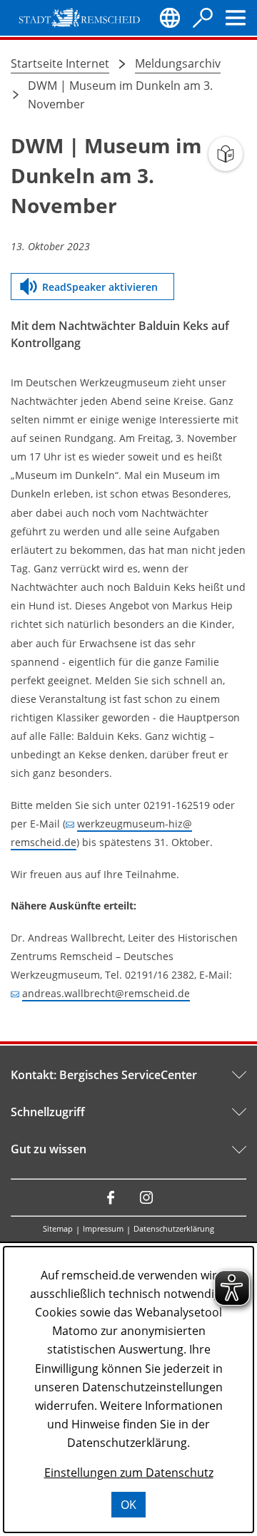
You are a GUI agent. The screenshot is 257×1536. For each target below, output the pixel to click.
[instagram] (146, 1197)
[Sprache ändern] (170, 18)
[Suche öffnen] (203, 18)
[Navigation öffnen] (235, 18)
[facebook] (110, 1197)
